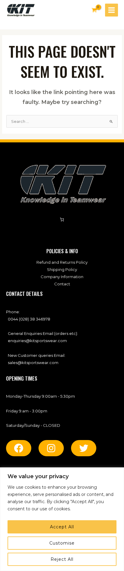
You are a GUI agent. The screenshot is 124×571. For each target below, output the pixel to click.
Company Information (62, 276)
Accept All (62, 527)
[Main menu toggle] (111, 10)
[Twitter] (83, 448)
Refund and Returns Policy (62, 262)
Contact (62, 283)
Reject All (62, 559)
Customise (62, 543)
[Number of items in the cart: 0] (62, 220)
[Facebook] (18, 448)
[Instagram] (51, 448)
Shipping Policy (62, 269)
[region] (62, 519)
